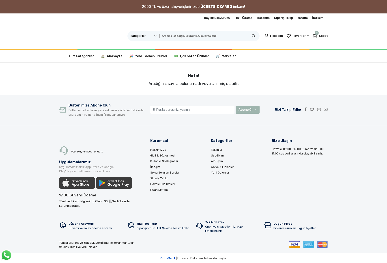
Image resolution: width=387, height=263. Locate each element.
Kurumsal (159, 141)
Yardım (302, 18)
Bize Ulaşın (282, 141)
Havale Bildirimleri (162, 184)
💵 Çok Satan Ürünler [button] (191, 56)
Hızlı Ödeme (243, 18)
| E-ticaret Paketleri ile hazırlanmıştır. (193, 258)
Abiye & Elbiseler (222, 167)
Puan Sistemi (159, 189)
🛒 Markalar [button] (226, 56)
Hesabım (263, 18)
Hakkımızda (158, 149)
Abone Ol (245, 110)
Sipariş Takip (283, 18)
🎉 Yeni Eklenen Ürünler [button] (148, 56)
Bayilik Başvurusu (217, 18)
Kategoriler (221, 141)
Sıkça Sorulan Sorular (165, 172)
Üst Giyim (217, 155)
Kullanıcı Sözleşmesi (164, 161)
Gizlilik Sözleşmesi (162, 155)
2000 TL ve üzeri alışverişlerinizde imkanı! (193, 6)
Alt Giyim (217, 161)
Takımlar (216, 149)
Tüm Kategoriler (81, 56)
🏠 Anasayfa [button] (112, 56)
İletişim (317, 18)
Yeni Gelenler (220, 172)
